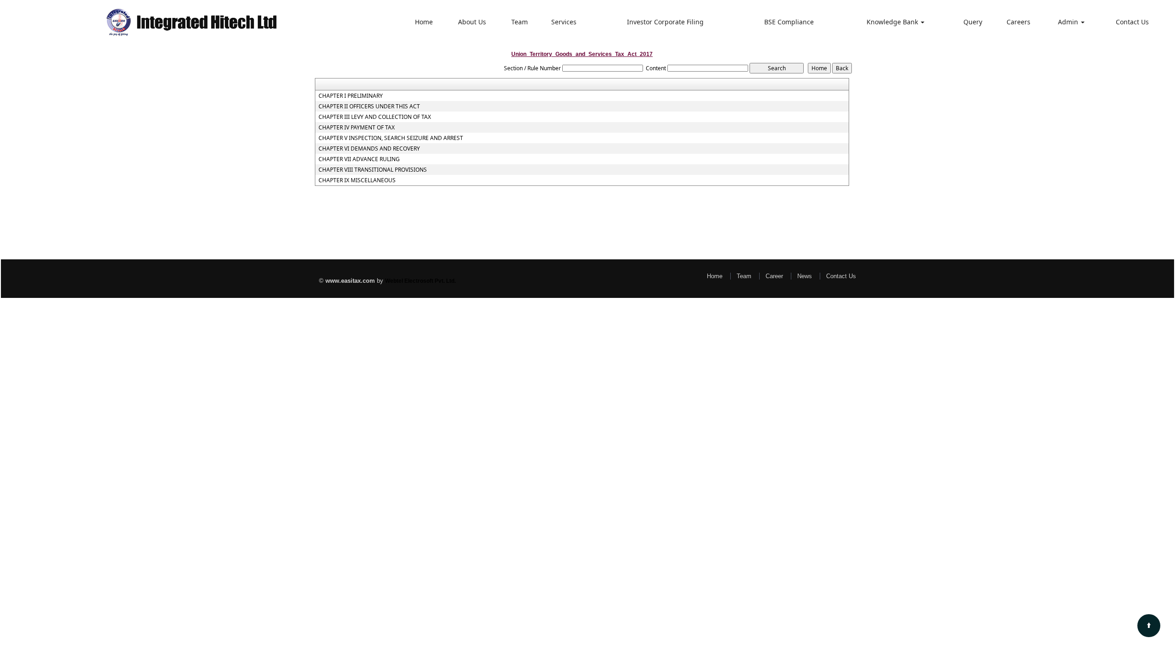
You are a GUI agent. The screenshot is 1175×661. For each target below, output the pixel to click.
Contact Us (1132, 21)
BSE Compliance (789, 21)
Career (774, 276)
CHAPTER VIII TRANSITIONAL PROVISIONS (373, 170)
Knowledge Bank (893, 21)
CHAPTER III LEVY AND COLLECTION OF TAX (375, 117)
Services (563, 21)
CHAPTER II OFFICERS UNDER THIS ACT (369, 106)
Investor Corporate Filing (665, 21)
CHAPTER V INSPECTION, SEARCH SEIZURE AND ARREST (391, 138)
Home (424, 21)
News (804, 276)
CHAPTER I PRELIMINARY (351, 96)
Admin (1069, 21)
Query (972, 21)
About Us (472, 21)
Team (519, 21)
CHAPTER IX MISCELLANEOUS (357, 180)
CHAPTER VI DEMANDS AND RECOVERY (369, 148)
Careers (1018, 21)
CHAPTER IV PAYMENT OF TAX (357, 127)
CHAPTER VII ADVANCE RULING (359, 159)
